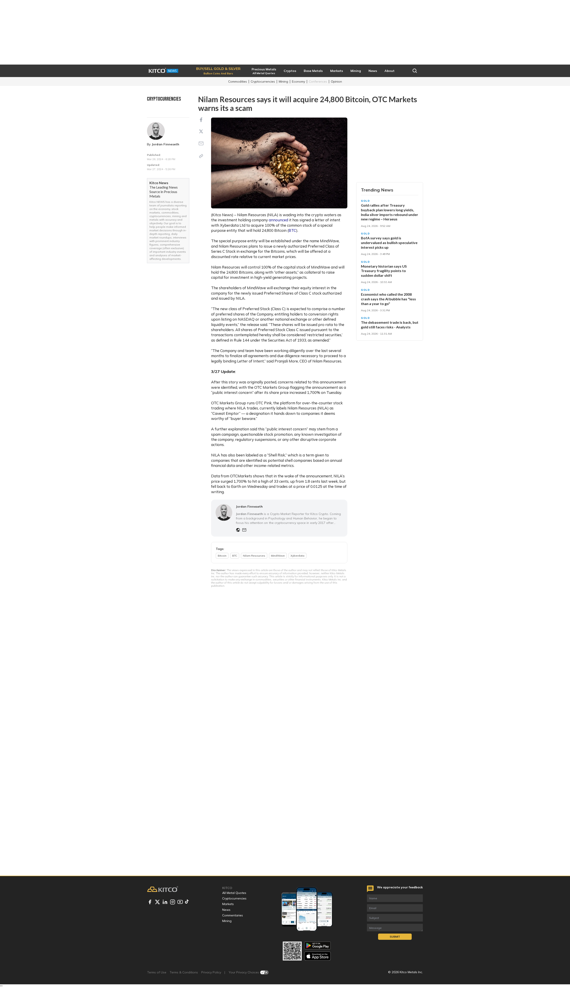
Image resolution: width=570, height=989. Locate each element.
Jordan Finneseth (165, 144)
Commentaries (232, 915)
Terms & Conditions (184, 972)
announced (278, 220)
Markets (228, 904)
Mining (283, 81)
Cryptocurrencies (263, 81)
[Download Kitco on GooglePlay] (317, 945)
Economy (298, 81)
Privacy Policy (211, 972)
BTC (292, 230)
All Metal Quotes (234, 893)
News (226, 910)
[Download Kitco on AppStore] (317, 956)
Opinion (336, 81)
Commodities (237, 81)
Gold (365, 200)
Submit (395, 936)
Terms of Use (156, 972)
